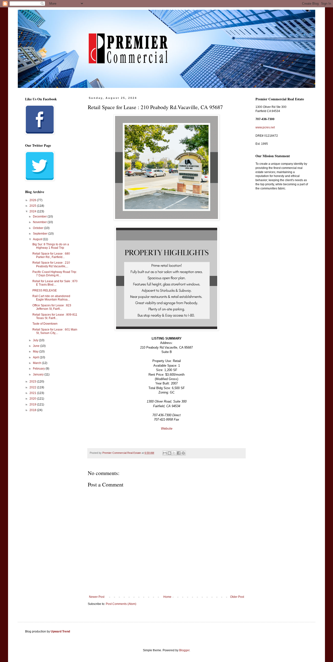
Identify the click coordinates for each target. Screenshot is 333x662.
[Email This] (164, 453)
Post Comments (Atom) (121, 604)
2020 (33, 398)
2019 (33, 404)
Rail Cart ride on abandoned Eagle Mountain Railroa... (51, 297)
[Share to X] (174, 453)
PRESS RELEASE (44, 290)
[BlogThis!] (169, 453)
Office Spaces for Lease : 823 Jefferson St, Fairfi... (51, 307)
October (38, 228)
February (39, 368)
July (36, 340)
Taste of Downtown (45, 323)
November (40, 222)
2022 (33, 387)
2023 (33, 381)
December (40, 216)
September (40, 233)
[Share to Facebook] (178, 453)
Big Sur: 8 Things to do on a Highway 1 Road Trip (50, 246)
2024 (33, 211)
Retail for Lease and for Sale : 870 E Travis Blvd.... (55, 282)
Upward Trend (60, 631)
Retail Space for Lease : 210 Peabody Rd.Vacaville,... (51, 264)
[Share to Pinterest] (183, 453)
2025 (33, 205)
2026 (33, 200)
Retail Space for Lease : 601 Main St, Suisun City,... (54, 331)
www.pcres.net (265, 127)
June (36, 346)
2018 (33, 410)
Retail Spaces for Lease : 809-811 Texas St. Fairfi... (54, 316)
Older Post (237, 597)
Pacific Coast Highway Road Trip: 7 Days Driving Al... (54, 273)
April (36, 357)
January (38, 374)
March (37, 363)
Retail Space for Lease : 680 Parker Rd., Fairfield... (51, 255)
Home (167, 597)
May (36, 351)
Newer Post (96, 597)
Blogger (184, 650)
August (38, 239)
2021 (33, 393)
